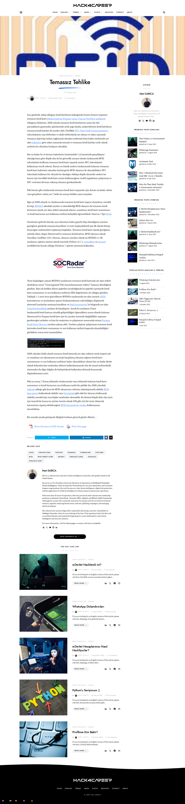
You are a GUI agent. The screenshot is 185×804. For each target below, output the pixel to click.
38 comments (111, 612)
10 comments (110, 570)
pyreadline (89, 241)
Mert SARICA (40, 98)
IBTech (94, 498)
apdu (31, 452)
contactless (44, 452)
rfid (31, 457)
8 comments (71, 98)
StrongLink (69, 393)
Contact (120, 12)
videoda (31, 389)
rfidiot (61, 457)
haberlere (36, 142)
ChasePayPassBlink (37, 308)
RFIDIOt (39, 206)
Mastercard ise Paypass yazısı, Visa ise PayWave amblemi (76, 118)
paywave (71, 452)
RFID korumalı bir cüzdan (73, 405)
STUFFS (97, 12)
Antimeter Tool (146, 161)
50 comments (111, 695)
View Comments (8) (68, 537)
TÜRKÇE (76, 12)
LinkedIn (97, 523)
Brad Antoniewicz (78, 304)
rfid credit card (45, 457)
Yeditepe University (49, 513)
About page (70, 523)
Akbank (85, 498)
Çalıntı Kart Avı (146, 220)
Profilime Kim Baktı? (85, 732)
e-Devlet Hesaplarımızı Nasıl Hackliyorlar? (89, 648)
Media (86, 12)
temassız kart (35, 461)
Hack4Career (92, 5)
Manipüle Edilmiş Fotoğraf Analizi (150, 321)
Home (55, 12)
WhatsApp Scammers (148, 150)
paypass (59, 452)
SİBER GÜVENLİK (65, 76)
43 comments (112, 737)
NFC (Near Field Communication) (91, 130)
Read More (79, 583)
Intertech (55, 498)
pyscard (102, 241)
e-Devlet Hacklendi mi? (86, 565)
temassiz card (76, 457)
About (129, 12)
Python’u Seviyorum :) (86, 690)
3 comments (113, 655)
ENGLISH (64, 12)
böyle (109, 213)
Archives (109, 12)
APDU (103, 296)
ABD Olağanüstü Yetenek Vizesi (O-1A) (149, 300)
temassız (92, 457)
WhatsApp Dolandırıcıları (88, 606)
